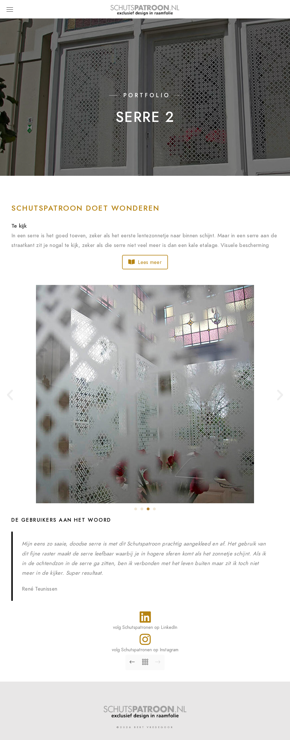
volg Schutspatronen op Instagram (145, 650)
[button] (10, 395)
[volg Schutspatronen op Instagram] (145, 639)
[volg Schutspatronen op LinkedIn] (145, 617)
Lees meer (150, 262)
